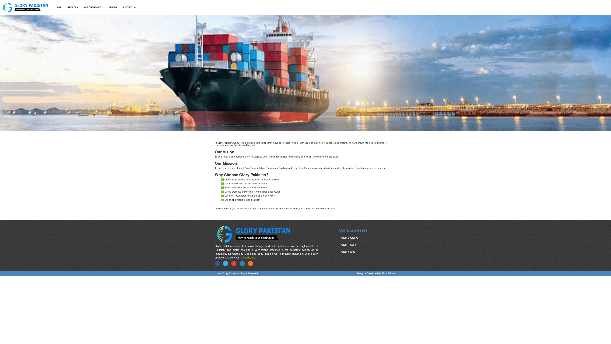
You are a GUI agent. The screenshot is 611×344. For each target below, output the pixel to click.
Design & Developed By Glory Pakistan (376, 273)
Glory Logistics (349, 237)
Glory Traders (349, 244)
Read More (249, 257)
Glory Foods (348, 251)
